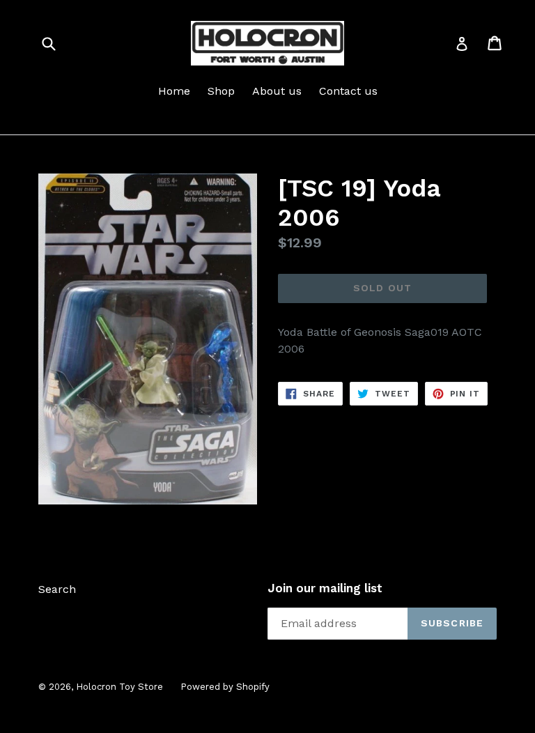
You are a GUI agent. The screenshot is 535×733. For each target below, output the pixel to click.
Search (57, 589)
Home (174, 91)
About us (277, 91)
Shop (221, 91)
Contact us (348, 91)
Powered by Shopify (225, 686)
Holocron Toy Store (119, 686)
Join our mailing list (325, 588)
